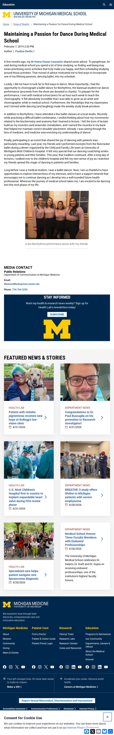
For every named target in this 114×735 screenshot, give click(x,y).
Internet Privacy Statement (83, 727)
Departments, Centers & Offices (98, 645)
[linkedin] (73, 667)
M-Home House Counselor (47, 61)
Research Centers (68, 643)
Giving (6, 648)
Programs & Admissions (98, 634)
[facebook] (4, 667)
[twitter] (17, 667)
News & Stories (11, 652)
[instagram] (10, 667)
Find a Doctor (39, 634)
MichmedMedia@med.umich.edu (21, 284)
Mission (7, 638)
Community (9, 643)
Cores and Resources (70, 648)
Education (92, 628)
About (6, 634)
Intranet (90, 659)
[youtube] (23, 667)
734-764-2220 (19, 289)
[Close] (107, 717)
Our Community (94, 638)
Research (65, 628)
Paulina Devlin (24, 51)
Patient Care (40, 628)
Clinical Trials (66, 634)
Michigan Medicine (15, 628)
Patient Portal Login (42, 643)
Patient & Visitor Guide (43, 638)
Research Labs (67, 638)
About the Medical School (95, 653)
